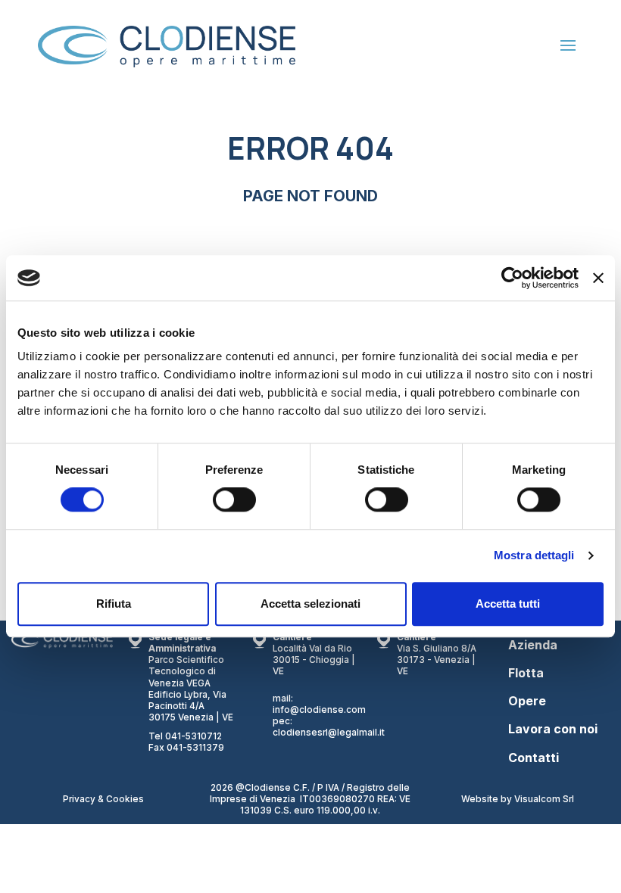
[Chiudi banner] (598, 277)
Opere (527, 700)
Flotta (526, 672)
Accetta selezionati (310, 603)
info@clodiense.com (319, 710)
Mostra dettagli (534, 555)
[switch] (234, 499)
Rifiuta (113, 603)
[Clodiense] (159, 45)
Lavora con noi (553, 728)
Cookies (125, 799)
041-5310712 (193, 736)
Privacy (80, 799)
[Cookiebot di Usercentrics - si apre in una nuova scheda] (512, 277)
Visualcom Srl (544, 799)
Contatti (533, 757)
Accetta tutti (508, 603)
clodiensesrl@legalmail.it (329, 732)
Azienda (532, 644)
